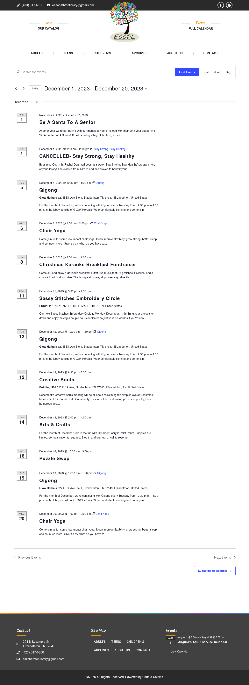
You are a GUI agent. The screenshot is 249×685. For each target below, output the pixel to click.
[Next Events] (23, 88)
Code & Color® (152, 677)
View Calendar (180, 651)
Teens (116, 642)
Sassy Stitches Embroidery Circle (79, 298)
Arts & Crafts (54, 424)
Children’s (135, 642)
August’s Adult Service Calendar (202, 642)
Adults (100, 642)
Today (35, 88)
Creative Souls (56, 379)
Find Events (187, 72)
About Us (122, 650)
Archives (101, 650)
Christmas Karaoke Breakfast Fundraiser (87, 264)
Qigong (48, 189)
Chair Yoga (52, 230)
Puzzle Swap (54, 458)
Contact (143, 650)
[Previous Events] (16, 88)
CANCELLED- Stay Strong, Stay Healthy (86, 156)
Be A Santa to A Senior (67, 122)
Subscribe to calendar (212, 571)
